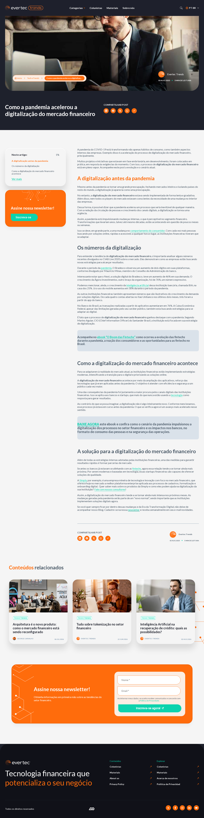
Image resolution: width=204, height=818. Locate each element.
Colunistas (115, 766)
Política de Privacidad (168, 784)
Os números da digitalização (25, 166)
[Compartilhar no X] (120, 110)
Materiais (115, 772)
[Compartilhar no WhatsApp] (127, 110)
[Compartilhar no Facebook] (113, 110)
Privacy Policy (117, 784)
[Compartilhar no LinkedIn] (106, 110)
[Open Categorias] (84, 8)
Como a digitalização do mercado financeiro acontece (33, 172)
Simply (83, 480)
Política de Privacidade (149, 700)
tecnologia (176, 394)
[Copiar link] (134, 110)
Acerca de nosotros (167, 778)
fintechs (136, 468)
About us (114, 778)
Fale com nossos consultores (109, 489)
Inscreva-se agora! (148, 708)
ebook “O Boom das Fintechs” (116, 337)
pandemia (106, 267)
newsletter (134, 509)
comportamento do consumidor (147, 230)
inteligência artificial (137, 285)
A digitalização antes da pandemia (30, 161)
